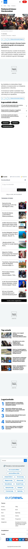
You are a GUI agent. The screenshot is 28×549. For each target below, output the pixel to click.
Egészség (19, 491)
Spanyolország (9, 487)
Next (2, 512)
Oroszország (20, 476)
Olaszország (20, 480)
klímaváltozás (8, 484)
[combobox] (14, 460)
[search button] (25, 460)
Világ (9, 5)
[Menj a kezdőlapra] (5, 2)
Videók (3, 519)
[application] (14, 22)
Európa (3, 506)
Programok (18, 519)
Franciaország (9, 491)
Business (3, 509)
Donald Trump (19, 484)
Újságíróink (4, 522)
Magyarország (8, 480)
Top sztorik (6, 330)
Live (25, 1)
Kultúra (17, 515)
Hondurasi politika (7, 126)
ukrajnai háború (8, 476)
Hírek (5, 5)
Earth (16, 509)
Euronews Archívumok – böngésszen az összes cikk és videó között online (21, 523)
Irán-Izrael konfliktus (14, 469)
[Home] (1, 5)
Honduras (13, 5)
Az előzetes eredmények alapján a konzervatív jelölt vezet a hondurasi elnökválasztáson (10, 116)
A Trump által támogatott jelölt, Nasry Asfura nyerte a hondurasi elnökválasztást (12, 106)
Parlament (5, 122)
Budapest (20, 487)
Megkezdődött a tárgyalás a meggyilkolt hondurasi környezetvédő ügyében (11, 110)
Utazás (3, 515)
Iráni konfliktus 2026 (14, 473)
